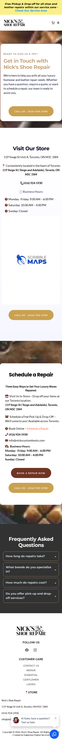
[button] (57, 22)
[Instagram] (35, 650)
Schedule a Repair (38, 428)
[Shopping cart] (53, 22)
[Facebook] (27, 650)
